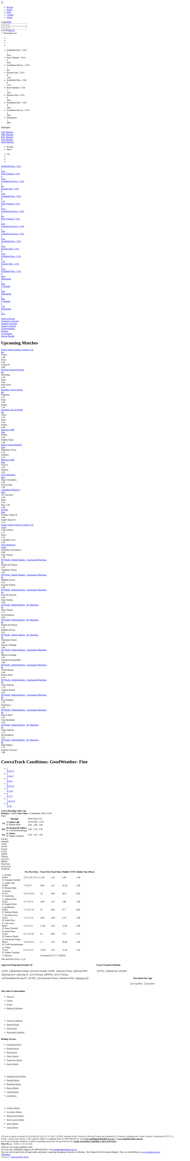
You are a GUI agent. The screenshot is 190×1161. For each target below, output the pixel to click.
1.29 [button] (3, 377)
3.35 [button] (3, 537)
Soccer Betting (12, 1124)
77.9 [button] (64, 934)
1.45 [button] (53, 901)
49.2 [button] (64, 893)
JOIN (8, 22)
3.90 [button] (78, 942)
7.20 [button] (3, 407)
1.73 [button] (3, 612)
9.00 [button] (42, 885)
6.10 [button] (64, 918)
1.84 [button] (3, 587)
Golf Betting (12, 1096)
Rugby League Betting (15, 1120)
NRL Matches (7, 134)
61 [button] (41, 934)
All (8, 154)
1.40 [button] (78, 877)
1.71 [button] (3, 532)
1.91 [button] (3, 567)
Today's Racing (8, 318)
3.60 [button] (3, 362)
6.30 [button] (3, 387)
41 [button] (41, 909)
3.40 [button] (3, 422)
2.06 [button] (3, 617)
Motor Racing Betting (15, 1116)
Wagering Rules (13, 1024)
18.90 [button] (64, 942)
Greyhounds (6, 333)
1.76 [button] (3, 627)
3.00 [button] (3, 517)
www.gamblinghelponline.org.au (99, 1139)
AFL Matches (7, 132)
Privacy (10, 1004)
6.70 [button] (78, 934)
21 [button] (41, 942)
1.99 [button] (3, 707)
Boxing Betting (13, 1088)
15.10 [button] (64, 950)
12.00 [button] (42, 950)
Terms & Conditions (15, 1021)
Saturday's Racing (9, 323)
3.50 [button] (3, 502)
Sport (9, 149)
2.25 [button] (53, 885)
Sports (9, 10)
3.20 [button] (78, 950)
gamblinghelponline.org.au (65, 1149)
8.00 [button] (53, 934)
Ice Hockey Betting (14, 1112)
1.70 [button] (3, 452)
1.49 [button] (3, 497)
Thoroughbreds (8, 328)
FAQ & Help (12, 1028)
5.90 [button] (3, 507)
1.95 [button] (3, 722)
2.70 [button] (53, 950)
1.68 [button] (3, 672)
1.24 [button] (53, 877)
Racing (10, 7)
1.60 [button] (3, 442)
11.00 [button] (42, 926)
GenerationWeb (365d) (19, 1157)
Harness (4, 331)
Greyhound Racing (14, 1044)
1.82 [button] (3, 717)
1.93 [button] (3, 467)
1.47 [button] (3, 397)
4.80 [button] (3, 367)
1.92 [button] (3, 582)
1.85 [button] (3, 572)
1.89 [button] (3, 662)
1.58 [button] (3, 357)
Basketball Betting (14, 1084)
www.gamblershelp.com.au (130, 1139)
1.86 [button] (3, 597)
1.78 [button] (3, 557)
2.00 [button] (3, 552)
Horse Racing (12, 1052)
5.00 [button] (53, 893)
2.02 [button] (3, 632)
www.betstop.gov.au (151, 1152)
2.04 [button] (3, 692)
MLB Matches (7, 142)
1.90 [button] (3, 602)
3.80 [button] (3, 402)
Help (9, 12)
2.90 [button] (78, 885)
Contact (10, 15)
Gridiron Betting (13, 1108)
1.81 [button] (3, 472)
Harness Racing (13, 1048)
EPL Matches (7, 139)
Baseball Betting (13, 1080)
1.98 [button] (3, 752)
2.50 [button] (53, 926)
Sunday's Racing (8, 326)
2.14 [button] (3, 677)
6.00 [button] (3, 427)
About (9, 17)
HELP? (11, 30)
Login (3, 22)
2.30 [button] (42, 877)
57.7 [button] (64, 909)
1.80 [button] (78, 901)
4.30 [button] (3, 542)
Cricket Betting (13, 1092)
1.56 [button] (3, 482)
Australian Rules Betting (16, 1076)
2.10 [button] (3, 457)
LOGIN (4, 30)
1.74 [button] (3, 687)
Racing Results (7, 336)
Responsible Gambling (15, 1032)
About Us (10, 996)
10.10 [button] (64, 885)
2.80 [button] (78, 926)
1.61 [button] (3, 417)
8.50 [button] (78, 893)
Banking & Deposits (15, 1008)
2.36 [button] (3, 487)
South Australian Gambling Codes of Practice (95, 1141)
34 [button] (41, 893)
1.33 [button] (3, 522)
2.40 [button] (64, 877)
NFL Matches (7, 137)
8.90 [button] (78, 909)
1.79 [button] (3, 747)
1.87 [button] (3, 657)
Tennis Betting (12, 1127)
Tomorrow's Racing (9, 321)
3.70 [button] (53, 942)
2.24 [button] (3, 437)
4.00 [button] (42, 901)
